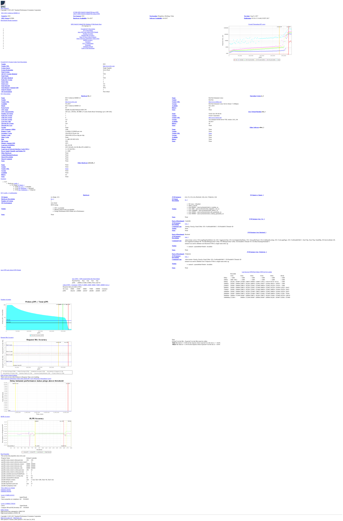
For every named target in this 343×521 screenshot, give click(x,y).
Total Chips (4, 82)
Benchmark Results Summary (9, 20)
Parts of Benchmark (178, 221)
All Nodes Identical (7, 78)
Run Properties (5, 454)
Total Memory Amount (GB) (9, 87)
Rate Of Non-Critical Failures (88, 37)
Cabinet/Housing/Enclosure (9, 155)
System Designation (7, 70)
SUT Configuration (87, 43)
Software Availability (156, 18)
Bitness (3, 174)
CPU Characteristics (7, 111)
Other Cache (5, 137)
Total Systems (5, 72)
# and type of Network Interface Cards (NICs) (15, 149)
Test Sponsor (77, 16)
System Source (5, 68)
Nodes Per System (6, 80)
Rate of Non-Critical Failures (9, 375)
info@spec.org (17, 518)
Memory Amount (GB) (8, 143)
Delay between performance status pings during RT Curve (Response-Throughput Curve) (26, 378)
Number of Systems (7, 113)
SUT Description (88, 30)
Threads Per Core (6, 125)
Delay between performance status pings (88, 38)
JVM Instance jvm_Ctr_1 (257, 219)
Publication (247, 18)
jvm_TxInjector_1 (23, 190)
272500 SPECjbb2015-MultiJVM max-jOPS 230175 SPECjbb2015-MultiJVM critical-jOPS (86, 13)
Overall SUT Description (88, 29)
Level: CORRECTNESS (8, 503)
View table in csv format (8, 488)
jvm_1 (186, 224)
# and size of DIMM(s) (8, 145)
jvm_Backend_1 (23, 188)
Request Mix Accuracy (87, 35)
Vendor (3, 64)
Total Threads (5, 86)
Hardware (84, 96)
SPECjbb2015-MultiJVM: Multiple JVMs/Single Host (86, 24)
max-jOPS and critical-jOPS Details (88, 32)
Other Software (254, 127)
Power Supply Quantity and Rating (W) (13, 151)
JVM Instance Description (176, 223)
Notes (3, 161)
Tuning (3, 209)
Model (3, 106)
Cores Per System (6, 119)
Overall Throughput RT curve (256, 24)
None (66, 169)
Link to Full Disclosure (88, 48)
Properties (88, 45)
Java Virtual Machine (254, 111)
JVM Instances (176, 197)
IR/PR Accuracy (88, 40)
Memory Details (6, 147)
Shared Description (7, 157)
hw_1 (52, 199)
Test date (246, 16)
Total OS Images (6, 89)
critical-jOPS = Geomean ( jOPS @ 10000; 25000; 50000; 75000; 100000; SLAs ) (86, 285)
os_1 (186, 200)
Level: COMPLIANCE (7, 495)
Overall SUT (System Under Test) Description (14, 62)
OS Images (4, 197)
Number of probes (88, 34)
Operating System (255, 96)
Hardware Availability (80, 18)
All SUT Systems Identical (9, 74)
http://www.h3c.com (109, 66)
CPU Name (4, 109)
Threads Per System (7, 123)
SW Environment (6, 91)
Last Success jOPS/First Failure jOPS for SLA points (257, 272)
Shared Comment (6, 159)
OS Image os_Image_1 (257, 195)
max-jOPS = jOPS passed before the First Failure (86, 279)
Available (4, 104)
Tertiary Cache (5, 135)
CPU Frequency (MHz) (8, 129)
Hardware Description (8, 199)
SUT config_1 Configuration (9, 193)
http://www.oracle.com (215, 117)
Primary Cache (6, 131)
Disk (2, 139)
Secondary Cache (6, 133)
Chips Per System (6, 117)
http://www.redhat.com (215, 102)
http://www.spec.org (6, 518)
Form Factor (5, 108)
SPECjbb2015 (5, 8)
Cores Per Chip (6, 121)
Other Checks (4, 510)
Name (3, 98)
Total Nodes (4, 76)
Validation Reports (6, 491)
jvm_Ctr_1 (21, 186)
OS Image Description (175, 199)
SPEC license (5, 18)
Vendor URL (5, 66)
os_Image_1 (21, 185)
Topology (88, 42)
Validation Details (88, 46)
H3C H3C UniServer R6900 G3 (10, 13)
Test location (153, 16)
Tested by (4, 16)
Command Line (177, 226)
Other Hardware (6, 153)
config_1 (16, 183)
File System (4, 141)
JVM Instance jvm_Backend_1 (257, 232)
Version (3, 127)
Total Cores (4, 84)
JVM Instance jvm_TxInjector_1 (257, 252)
